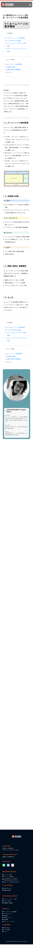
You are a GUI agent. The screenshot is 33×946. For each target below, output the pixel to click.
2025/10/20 (6, 738)
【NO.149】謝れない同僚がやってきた (11, 496)
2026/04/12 (6, 575)
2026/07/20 (6, 495)
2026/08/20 (6, 467)
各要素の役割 (11, 67)
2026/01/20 (6, 656)
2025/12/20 (6, 684)
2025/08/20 (6, 794)
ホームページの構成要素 (14, 64)
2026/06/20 (6, 521)
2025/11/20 (6, 710)
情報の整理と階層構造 (14, 69)
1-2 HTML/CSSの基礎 (14, 40)
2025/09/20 (6, 766)
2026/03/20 (6, 601)
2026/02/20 (6, 628)
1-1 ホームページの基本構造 (16, 38)
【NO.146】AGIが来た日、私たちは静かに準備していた (15, 576)
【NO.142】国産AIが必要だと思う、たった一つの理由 (15, 685)
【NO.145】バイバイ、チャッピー (10, 603)
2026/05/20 (6, 548)
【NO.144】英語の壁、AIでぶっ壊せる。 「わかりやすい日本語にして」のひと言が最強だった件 (16, 630)
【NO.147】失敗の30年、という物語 (11, 549)
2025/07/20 (6, 822)
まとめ (9, 72)
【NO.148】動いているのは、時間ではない (12, 523)
